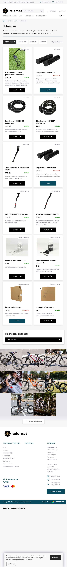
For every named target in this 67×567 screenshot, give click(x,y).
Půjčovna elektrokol (8, 464)
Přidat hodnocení (11, 339)
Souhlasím (55, 557)
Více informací (29, 560)
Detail (48, 90)
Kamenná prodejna (19, 2)
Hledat (41, 11)
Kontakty (10, 2)
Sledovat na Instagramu (35, 421)
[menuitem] (10, 16)
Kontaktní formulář (56, 491)
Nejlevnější (22, 42)
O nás (4, 2)
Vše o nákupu (30, 2)
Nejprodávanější (9, 42)
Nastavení (11, 564)
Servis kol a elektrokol (8, 458)
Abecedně (43, 42)
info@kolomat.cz (55, 476)
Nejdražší (33, 42)
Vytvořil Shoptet (46, 502)
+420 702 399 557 (56, 479)
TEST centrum (6, 461)
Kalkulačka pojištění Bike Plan (11, 466)
